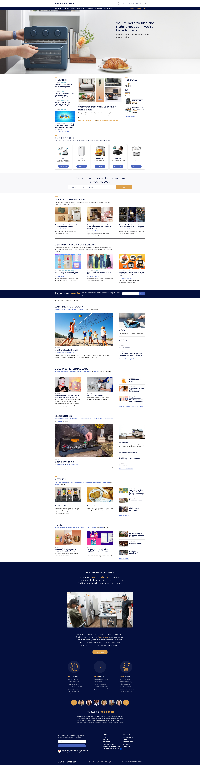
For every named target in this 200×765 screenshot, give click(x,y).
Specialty (89, 482)
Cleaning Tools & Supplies (88, 527)
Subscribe (72, 745)
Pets (63, 223)
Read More (100, 652)
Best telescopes (125, 347)
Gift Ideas (126, 744)
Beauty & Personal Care (78, 8)
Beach (64, 309)
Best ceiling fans (135, 543)
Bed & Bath (90, 8)
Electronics (58, 8)
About (105, 739)
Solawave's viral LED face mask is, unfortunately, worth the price (67, 396)
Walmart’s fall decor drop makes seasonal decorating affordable (64, 95)
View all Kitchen (124, 515)
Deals (139, 8)
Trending (132, 8)
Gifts (144, 8)
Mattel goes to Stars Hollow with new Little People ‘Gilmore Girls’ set (64, 104)
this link (70, 751)
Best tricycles (124, 341)
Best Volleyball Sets (66, 350)
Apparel (96, 270)
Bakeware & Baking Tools (101, 482)
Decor (57, 527)
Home (62, 91)
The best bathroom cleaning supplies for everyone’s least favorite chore (97, 551)
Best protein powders (95, 395)
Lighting (62, 527)
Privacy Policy (108, 744)
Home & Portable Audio (96, 419)
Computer (66, 8)
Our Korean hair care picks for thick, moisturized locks (136, 390)
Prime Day (126, 746)
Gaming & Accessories (62, 419)
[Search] (120, 4)
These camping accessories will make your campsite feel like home (131, 354)
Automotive (98, 8)
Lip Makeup (87, 371)
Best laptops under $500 (128, 452)
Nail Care (58, 371)
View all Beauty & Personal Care (130, 406)
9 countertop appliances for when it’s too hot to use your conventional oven (132, 274)
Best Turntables (64, 461)
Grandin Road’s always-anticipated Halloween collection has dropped (131, 226)
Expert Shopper (128, 742)
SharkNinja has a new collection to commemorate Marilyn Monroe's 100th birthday (99, 226)
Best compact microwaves (134, 509)
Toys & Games (65, 100)
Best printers (123, 442)
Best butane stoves (126, 331)
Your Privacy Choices (111, 749)
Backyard (58, 309)
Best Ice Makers (101, 120)
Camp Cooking (72, 309)
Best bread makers (94, 506)
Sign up (142, 294)
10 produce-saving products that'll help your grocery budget (136, 492)
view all (81, 309)
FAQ (104, 737)
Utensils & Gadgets (61, 482)
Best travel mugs (135, 500)
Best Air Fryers (92, 120)
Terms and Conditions (111, 746)
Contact (106, 742)
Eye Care (79, 371)
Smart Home (109, 419)
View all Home (124, 559)
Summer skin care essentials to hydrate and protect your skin (66, 273)
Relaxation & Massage (68, 371)
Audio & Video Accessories (79, 419)
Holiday (87, 104)
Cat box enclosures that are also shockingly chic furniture (66, 226)
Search (124, 187)
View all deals (130, 116)
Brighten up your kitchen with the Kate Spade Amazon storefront (64, 86)
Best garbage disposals (134, 552)
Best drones (123, 465)
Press (125, 739)
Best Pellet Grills (83, 120)
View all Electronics (126, 469)
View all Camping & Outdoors (129, 359)
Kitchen (63, 82)
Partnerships (128, 737)
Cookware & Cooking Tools (77, 482)
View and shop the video (62, 131)
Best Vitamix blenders (63, 506)
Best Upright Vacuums (112, 120)
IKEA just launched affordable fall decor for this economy (136, 535)
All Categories (108, 8)
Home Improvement (72, 527)
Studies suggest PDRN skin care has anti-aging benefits (136, 399)
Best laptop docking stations (129, 459)
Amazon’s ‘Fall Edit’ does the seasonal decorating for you (65, 550)
